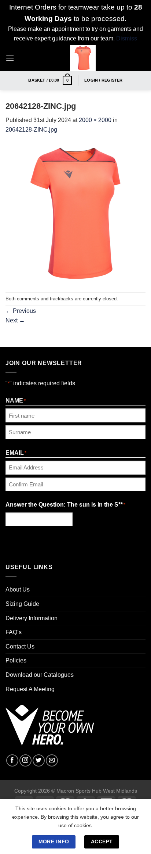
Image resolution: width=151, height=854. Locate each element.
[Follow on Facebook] (12, 760)
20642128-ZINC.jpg (31, 129)
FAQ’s (13, 632)
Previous (20, 311)
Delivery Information (31, 618)
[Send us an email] (52, 760)
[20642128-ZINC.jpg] (75, 213)
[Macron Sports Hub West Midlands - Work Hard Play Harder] (83, 58)
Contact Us (19, 646)
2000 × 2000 (95, 120)
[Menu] (9, 58)
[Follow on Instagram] (25, 760)
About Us (17, 589)
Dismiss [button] (126, 38)
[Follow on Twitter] (39, 760)
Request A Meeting (30, 689)
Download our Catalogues (39, 675)
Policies (15, 660)
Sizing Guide (22, 604)
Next (15, 320)
